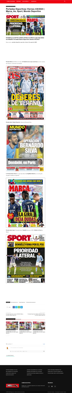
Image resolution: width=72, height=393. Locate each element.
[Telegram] (21, 307)
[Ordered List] (17, 351)
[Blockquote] (20, 351)
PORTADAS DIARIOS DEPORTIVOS (10, 6)
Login (44, 343)
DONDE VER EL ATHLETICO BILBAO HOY (55, 371)
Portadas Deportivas (22, 302)
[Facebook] (14, 307)
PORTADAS (18, 1)
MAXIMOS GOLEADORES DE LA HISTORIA (34, 369)
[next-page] (8, 335)
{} (24, 351)
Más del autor (18, 319)
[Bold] (11, 351)
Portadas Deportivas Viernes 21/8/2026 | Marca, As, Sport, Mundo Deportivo (39, 332)
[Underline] (14, 351)
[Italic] (12, 351)
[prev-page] (6, 335)
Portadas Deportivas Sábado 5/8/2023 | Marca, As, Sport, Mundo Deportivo (36, 315)
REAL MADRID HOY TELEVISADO (12, 371)
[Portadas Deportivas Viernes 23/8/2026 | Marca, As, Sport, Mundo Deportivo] (12, 325)
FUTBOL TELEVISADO (11, 1)
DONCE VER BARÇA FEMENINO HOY (54, 369)
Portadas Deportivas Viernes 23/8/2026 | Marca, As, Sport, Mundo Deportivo (12, 332)
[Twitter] (16, 307)
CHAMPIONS (33, 1)
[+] (26, 351)
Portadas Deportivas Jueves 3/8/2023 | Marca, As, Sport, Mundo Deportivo (14, 315)
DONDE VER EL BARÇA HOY (11, 373)
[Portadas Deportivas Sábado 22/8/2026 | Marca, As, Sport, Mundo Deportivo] (25, 325)
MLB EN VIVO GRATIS (10, 374)
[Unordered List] (18, 351)
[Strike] (15, 351)
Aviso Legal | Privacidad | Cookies (60, 391)
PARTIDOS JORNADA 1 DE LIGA (11, 369)
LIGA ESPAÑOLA (25, 1)
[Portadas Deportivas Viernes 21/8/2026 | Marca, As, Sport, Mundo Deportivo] (39, 325)
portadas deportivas (16, 42)
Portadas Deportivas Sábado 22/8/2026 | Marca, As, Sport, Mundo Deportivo (25, 332)
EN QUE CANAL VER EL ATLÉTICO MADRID (55, 373)
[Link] (23, 351)
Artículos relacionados (11, 319)
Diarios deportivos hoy (14, 302)
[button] (64, 1)
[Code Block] (22, 351)
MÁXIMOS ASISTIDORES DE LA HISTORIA (34, 371)
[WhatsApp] (19, 307)
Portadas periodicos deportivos (30, 302)
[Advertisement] (25, 52)
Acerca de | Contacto (51, 391)
